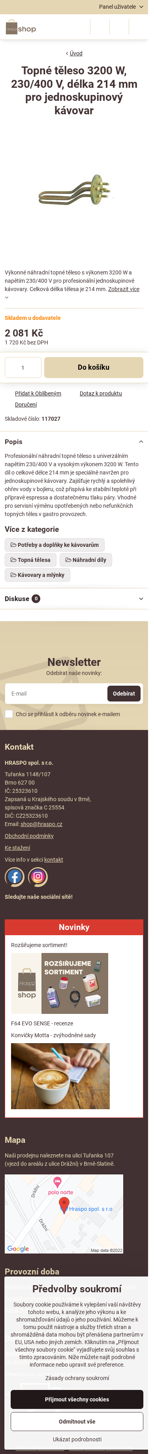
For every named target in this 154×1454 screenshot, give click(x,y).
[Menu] (138, 27)
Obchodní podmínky (29, 836)
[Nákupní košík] (119, 27)
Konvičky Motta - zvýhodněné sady (53, 1035)
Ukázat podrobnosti (77, 1439)
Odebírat (124, 693)
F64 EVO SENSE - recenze (42, 1023)
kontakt (53, 860)
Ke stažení (17, 848)
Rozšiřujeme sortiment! (39, 945)
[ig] (38, 885)
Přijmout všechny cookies (77, 1399)
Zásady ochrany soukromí (77, 1378)
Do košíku (93, 367)
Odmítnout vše (77, 1421)
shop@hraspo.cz (41, 824)
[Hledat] (99, 27)
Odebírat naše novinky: (74, 673)
